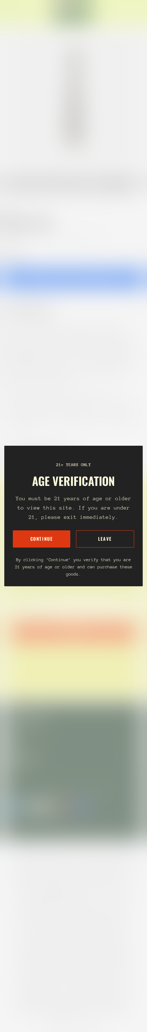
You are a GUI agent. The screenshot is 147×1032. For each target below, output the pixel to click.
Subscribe (73, 632)
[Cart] (138, 12)
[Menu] (13, 13)
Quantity (12, 254)
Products (37, 197)
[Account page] (23, 12)
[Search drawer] (133, 12)
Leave (105, 538)
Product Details (34, 310)
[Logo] (73, 13)
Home (11, 197)
